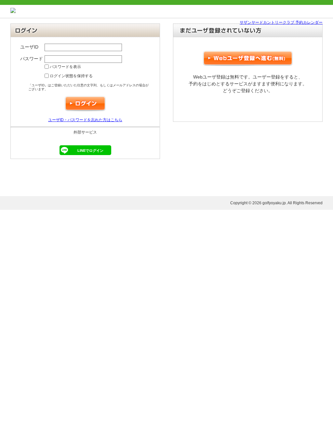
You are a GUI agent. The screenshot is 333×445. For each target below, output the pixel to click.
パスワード (31, 58)
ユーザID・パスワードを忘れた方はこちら (85, 120)
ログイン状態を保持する (71, 76)
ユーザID (29, 47)
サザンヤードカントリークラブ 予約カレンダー (281, 22)
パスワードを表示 (65, 67)
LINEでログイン (90, 150)
